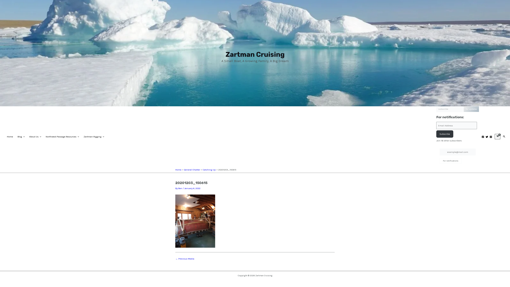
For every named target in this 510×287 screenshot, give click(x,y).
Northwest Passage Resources (61, 136)
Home (10, 136)
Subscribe (445, 134)
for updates (471, 109)
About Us (34, 136)
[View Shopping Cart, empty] (497, 136)
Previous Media (185, 259)
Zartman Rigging (92, 136)
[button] (23, 137)
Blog (20, 136)
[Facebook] (483, 137)
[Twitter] (487, 137)
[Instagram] (491, 137)
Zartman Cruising (255, 54)
